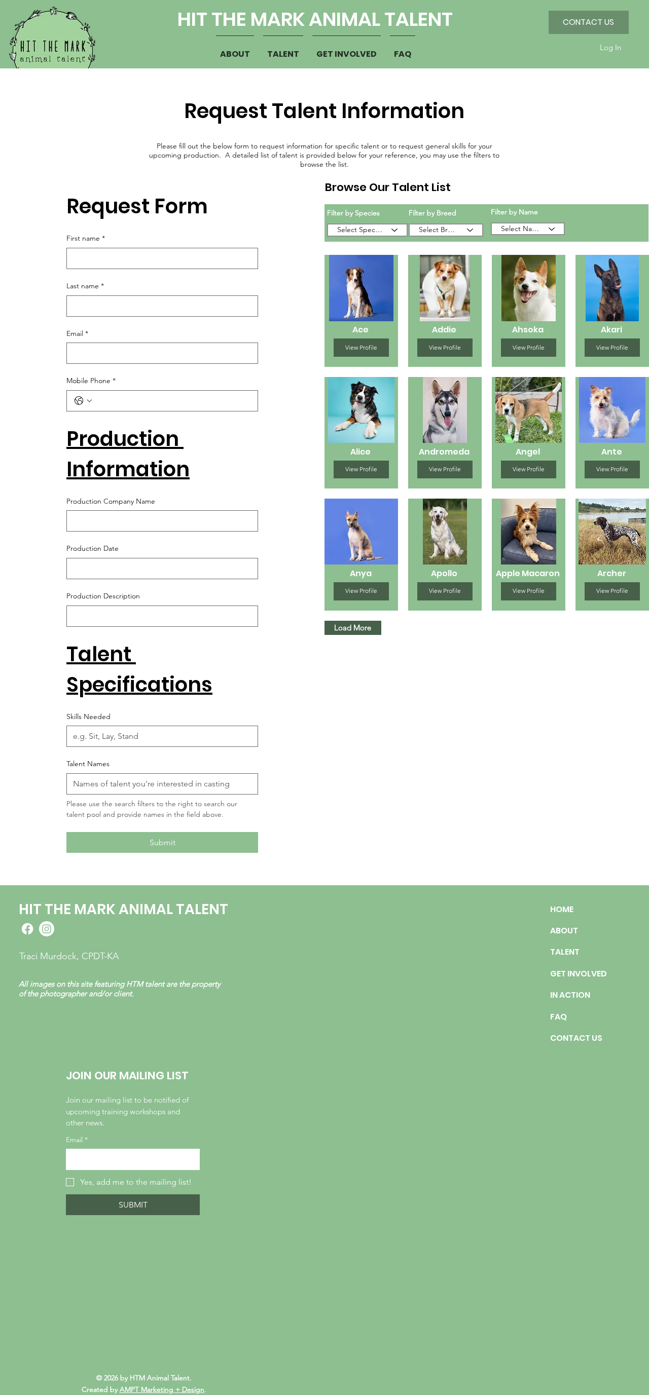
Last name (85, 285)
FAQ (558, 1017)
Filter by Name (514, 211)
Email (77, 333)
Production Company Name (110, 501)
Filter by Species (353, 212)
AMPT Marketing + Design (162, 1389)
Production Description (103, 595)
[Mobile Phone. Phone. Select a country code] (83, 401)
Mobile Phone (91, 380)
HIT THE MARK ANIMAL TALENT (315, 19)
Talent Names (88, 763)
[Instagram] (46, 928)
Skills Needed (88, 716)
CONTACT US (576, 1038)
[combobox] (367, 230)
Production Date (92, 548)
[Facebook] (27, 928)
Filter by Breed (432, 212)
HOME (561, 909)
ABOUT (564, 930)
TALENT (565, 952)
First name (85, 238)
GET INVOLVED (578, 973)
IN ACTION (570, 995)
